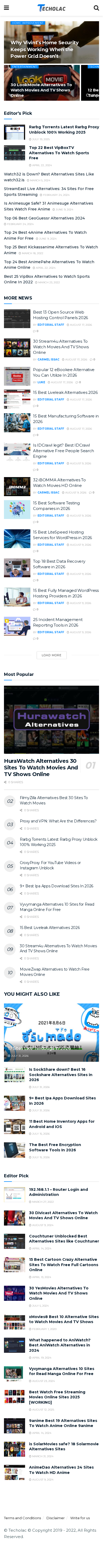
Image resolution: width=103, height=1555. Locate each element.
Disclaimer (55, 1518)
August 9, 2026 (80, 463)
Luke (41, 382)
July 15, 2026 (40, 1133)
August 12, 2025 (42, 1409)
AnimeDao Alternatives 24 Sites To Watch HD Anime (61, 1470)
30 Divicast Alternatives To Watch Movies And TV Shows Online (63, 1215)
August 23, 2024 (43, 1381)
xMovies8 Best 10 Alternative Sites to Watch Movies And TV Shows (64, 1319)
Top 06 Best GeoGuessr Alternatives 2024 (44, 218)
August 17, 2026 (80, 325)
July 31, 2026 (19, 1056)
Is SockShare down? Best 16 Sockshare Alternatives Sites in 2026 (60, 1074)
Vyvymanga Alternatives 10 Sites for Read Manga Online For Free (57, 907)
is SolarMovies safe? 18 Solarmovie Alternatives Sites (64, 1447)
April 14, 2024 (41, 1248)
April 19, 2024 (41, 1357)
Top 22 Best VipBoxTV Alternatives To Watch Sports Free (59, 152)
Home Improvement (28, 22)
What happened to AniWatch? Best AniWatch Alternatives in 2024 (60, 1345)
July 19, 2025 (40, 139)
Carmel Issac (48, 359)
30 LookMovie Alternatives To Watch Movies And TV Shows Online (41, 90)
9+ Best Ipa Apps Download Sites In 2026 (56, 886)
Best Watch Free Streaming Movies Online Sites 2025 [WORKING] (57, 1397)
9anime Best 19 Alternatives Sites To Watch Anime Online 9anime (63, 1423)
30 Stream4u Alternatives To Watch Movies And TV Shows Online (61, 347)
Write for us (80, 1518)
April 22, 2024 (41, 165)
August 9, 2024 (42, 1225)
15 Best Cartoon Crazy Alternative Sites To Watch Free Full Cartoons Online (63, 1264)
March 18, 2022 (32, 253)
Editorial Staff (51, 325)
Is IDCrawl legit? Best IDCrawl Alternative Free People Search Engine (63, 451)
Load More (52, 655)
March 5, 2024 (39, 180)
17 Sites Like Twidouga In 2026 (39, 1048)
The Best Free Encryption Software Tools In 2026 (55, 1147)
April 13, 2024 (41, 1277)
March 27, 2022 (42, 1202)
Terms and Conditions (22, 1518)
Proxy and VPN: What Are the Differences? (58, 821)
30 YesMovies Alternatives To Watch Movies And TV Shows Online (58, 1293)
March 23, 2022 (49, 282)
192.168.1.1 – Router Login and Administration (58, 1192)
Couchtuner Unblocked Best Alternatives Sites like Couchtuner (64, 1239)
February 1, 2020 (44, 1329)
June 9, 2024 (64, 209)
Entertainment (24, 66)
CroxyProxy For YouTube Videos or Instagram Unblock (50, 865)
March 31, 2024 (42, 1456)
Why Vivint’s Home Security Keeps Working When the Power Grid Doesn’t (45, 49)
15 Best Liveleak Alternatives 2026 (65, 392)
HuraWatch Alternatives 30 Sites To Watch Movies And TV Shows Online (41, 767)
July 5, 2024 (40, 1305)
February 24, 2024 (55, 195)
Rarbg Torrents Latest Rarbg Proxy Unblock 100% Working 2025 (64, 130)
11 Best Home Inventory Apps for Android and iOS (62, 1124)
